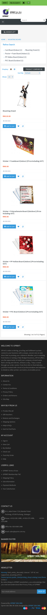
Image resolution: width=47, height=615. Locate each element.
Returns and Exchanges (11, 418)
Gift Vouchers (7, 414)
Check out (6, 452)
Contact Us (7, 385)
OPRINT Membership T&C (12, 474)
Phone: (7, 518)
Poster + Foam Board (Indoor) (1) (17, 53)
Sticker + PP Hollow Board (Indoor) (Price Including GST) (23, 262)
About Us (6, 381)
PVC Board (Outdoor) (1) (14, 60)
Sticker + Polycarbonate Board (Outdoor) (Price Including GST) (22, 212)
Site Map (6, 399)
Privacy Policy (8, 392)
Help (4, 459)
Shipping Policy (8, 478)
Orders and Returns (10, 395)
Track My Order (8, 455)
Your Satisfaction (9, 489)
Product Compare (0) (34, 69)
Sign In (5, 441)
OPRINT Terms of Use (10, 471)
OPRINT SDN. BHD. (16, 603)
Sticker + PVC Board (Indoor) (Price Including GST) (23, 312)
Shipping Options (9, 422)
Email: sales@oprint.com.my (15, 531)
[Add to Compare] (23, 126)
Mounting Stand (9, 111)
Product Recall (8, 411)
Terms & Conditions (10, 388)
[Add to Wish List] (18, 126)
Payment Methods (9, 485)
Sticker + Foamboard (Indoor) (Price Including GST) (23, 161)
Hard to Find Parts (9, 429)
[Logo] (12, 12)
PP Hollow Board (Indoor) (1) (15, 57)
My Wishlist (7, 448)
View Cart (6, 444)
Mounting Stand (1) (32, 50)
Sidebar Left (10, 32)
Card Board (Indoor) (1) (13, 50)
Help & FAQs (7, 425)
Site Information (8, 481)
